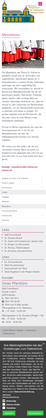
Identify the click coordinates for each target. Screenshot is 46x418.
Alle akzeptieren (35, 413)
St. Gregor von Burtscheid (16, 244)
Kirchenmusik (7, 187)
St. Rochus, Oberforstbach (17, 247)
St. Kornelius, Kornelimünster (18, 250)
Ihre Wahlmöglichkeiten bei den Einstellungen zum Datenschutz (23, 346)
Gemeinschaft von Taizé (15, 268)
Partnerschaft (7, 215)
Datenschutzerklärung (24, 391)
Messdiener (6, 206)
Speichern (9, 413)
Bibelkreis (5, 201)
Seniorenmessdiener (9, 211)
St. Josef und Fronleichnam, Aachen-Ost (23, 241)
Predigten (5, 197)
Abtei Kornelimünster (14, 265)
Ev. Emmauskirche (13, 261)
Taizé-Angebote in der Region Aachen (22, 271)
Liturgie (4, 192)
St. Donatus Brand (13, 237)
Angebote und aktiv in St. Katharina (15, 178)
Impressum (31, 330)
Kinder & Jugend (8, 183)
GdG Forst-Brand (12, 234)
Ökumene (5, 220)
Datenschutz (9, 333)
